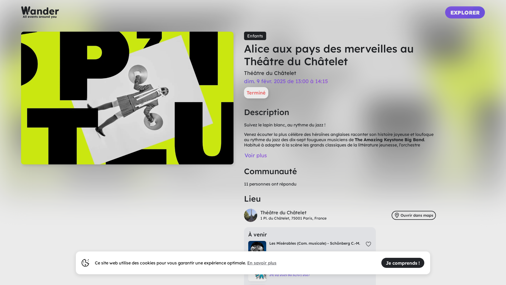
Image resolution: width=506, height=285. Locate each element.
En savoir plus (261, 262)
